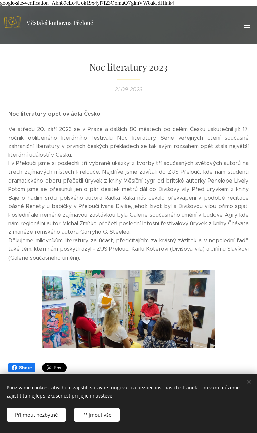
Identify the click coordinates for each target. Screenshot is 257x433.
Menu (247, 25)
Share (25, 367)
